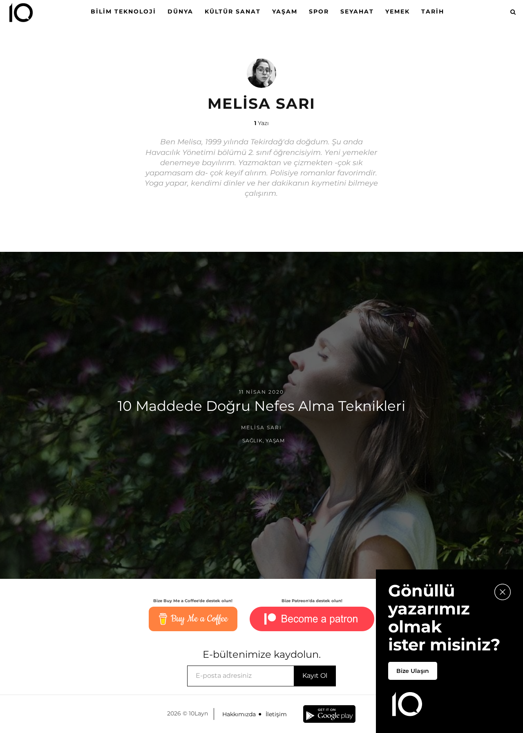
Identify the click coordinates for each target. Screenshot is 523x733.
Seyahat (357, 11)
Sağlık (252, 440)
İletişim (276, 714)
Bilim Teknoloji (123, 11)
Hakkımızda (239, 714)
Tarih (432, 11)
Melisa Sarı (261, 427)
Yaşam (284, 11)
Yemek (397, 11)
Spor (319, 11)
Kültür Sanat (233, 11)
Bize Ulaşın (412, 671)
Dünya (180, 11)
